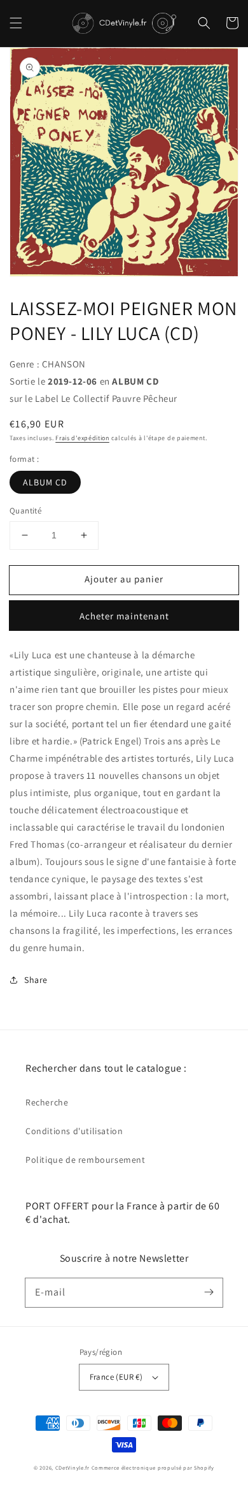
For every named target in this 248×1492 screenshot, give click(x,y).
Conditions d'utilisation (74, 1131)
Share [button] (36, 980)
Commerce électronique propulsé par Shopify (153, 1467)
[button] (16, 23)
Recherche (46, 1102)
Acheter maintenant (124, 616)
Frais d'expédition (82, 438)
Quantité (25, 510)
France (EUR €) (116, 1376)
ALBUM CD (45, 482)
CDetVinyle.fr (72, 1467)
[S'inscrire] (209, 1292)
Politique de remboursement (85, 1159)
